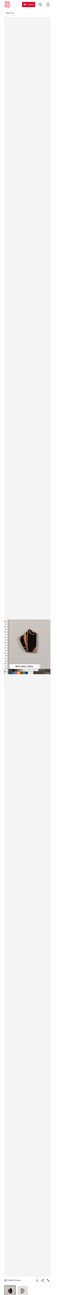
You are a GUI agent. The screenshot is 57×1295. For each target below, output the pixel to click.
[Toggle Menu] (48, 4)
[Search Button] (40, 4)
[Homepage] (7, 5)
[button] (27, 646)
